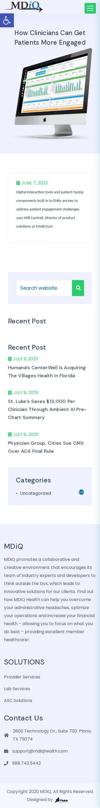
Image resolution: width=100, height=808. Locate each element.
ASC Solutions (18, 700)
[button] (7, 20)
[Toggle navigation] (90, 8)
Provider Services (22, 677)
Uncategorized (35, 493)
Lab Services (17, 689)
